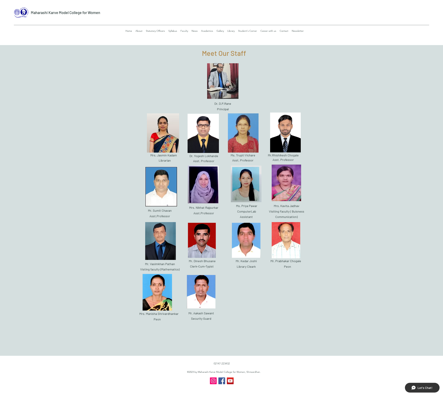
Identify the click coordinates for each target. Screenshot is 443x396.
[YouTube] (230, 380)
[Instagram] (213, 380)
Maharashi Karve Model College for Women (65, 12)
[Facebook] (221, 380)
